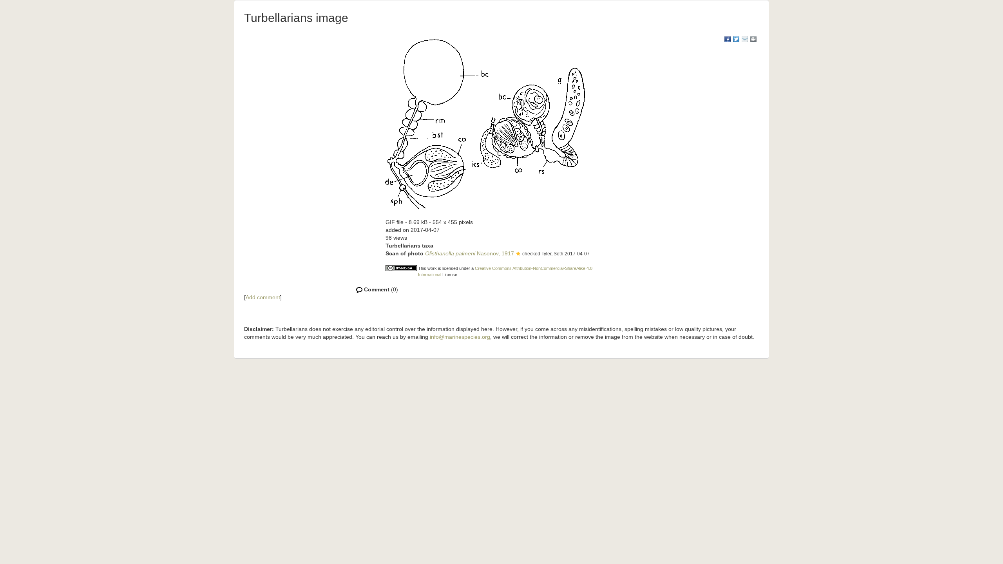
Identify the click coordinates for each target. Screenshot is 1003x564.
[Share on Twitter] (736, 39)
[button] (518, 254)
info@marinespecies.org (460, 337)
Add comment (263, 297)
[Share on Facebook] (727, 39)
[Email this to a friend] (753, 39)
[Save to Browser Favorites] (745, 39)
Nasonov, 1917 (469, 253)
